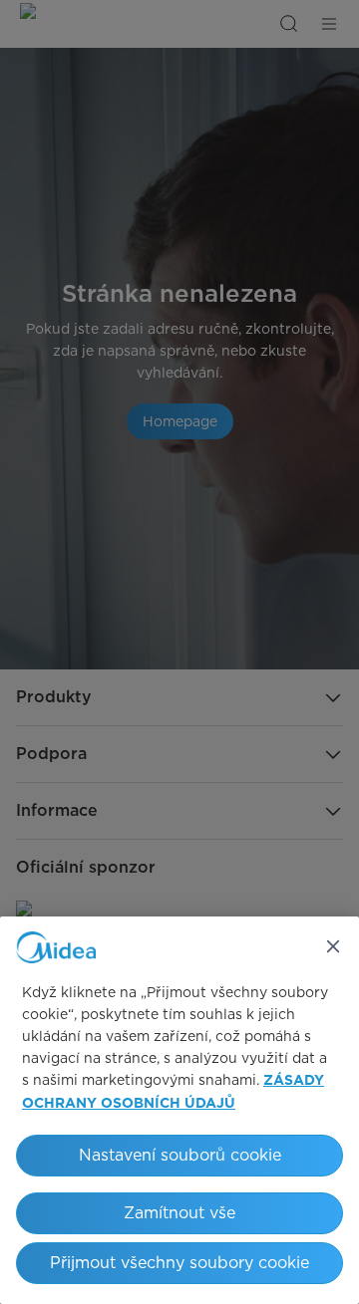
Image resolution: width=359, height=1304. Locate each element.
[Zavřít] (333, 946)
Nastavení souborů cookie (180, 1155)
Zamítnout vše (179, 1212)
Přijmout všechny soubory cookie (179, 1262)
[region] (179, 1110)
